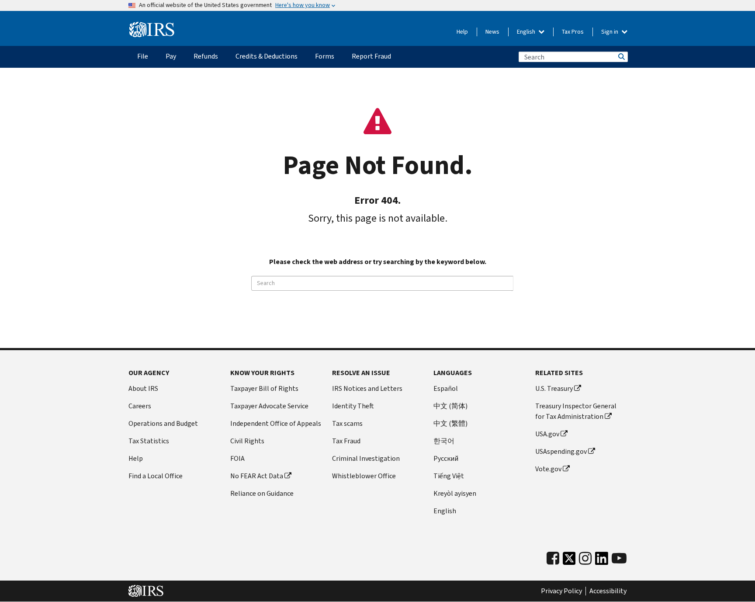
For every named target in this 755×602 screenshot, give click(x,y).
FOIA (237, 458)
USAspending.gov (561, 451)
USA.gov (547, 433)
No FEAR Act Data (256, 475)
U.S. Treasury (554, 388)
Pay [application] (171, 56)
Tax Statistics (148, 440)
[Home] (151, 30)
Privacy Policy (561, 591)
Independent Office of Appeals (275, 423)
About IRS (143, 388)
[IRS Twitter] (569, 561)
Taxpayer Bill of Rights (264, 388)
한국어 (443, 440)
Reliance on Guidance (262, 493)
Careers (139, 406)
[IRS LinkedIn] (601, 561)
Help (462, 32)
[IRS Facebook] (553, 558)
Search (620, 57)
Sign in (610, 32)
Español (445, 388)
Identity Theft (353, 406)
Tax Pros (573, 32)
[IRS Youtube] (619, 558)
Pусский (445, 458)
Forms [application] (324, 56)
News (492, 32)
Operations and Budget (163, 423)
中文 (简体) (450, 406)
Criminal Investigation (366, 458)
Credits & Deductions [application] (267, 56)
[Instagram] (585, 558)
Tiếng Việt (448, 475)
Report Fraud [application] (371, 56)
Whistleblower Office (364, 475)
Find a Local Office (155, 475)
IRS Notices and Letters (367, 388)
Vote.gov (548, 468)
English (527, 32)
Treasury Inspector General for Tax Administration (575, 411)
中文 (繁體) (450, 423)
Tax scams (347, 423)
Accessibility (608, 591)
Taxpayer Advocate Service (269, 406)
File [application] (142, 56)
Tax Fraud (346, 440)
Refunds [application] (206, 56)
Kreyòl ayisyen (454, 493)
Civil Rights (247, 440)
